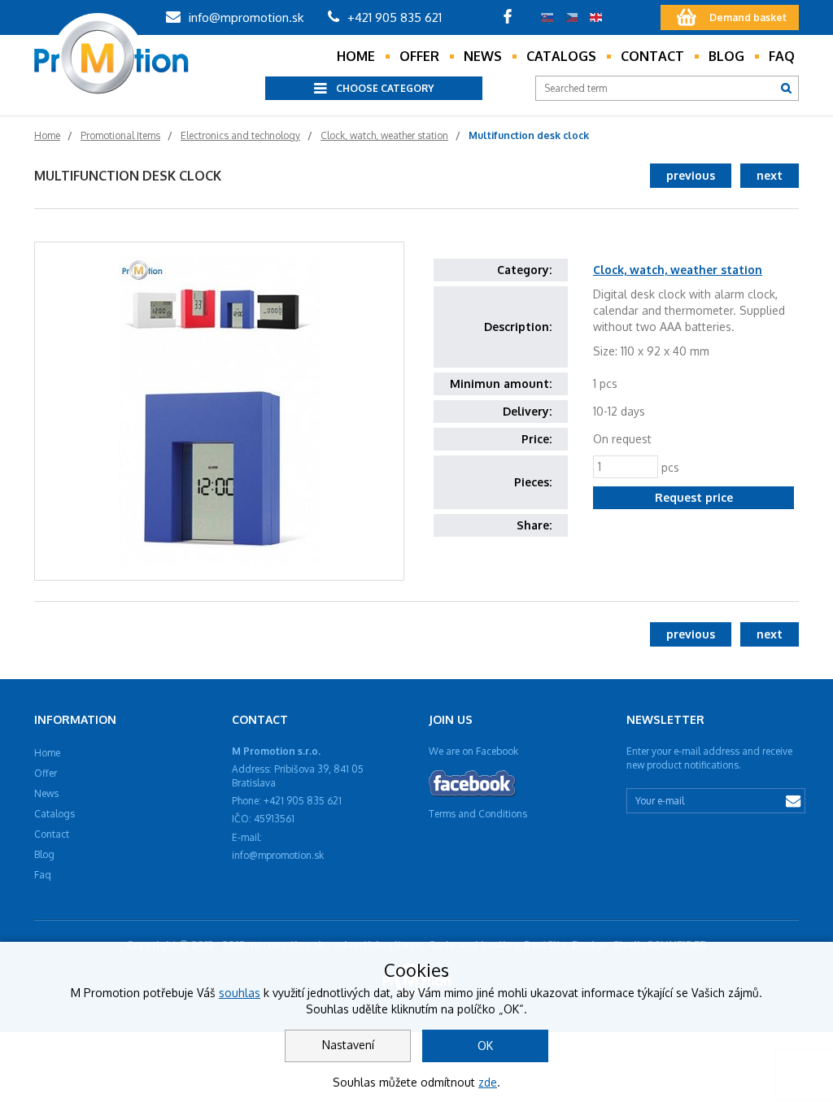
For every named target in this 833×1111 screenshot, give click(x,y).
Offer (419, 56)
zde (487, 1082)
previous (690, 175)
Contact (652, 56)
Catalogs (561, 56)
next (770, 175)
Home (356, 56)
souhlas (239, 993)
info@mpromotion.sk (244, 17)
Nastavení (348, 1045)
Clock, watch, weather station (677, 270)
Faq (782, 56)
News (483, 56)
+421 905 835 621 (393, 17)
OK (485, 1045)
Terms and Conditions (478, 814)
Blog (726, 56)
